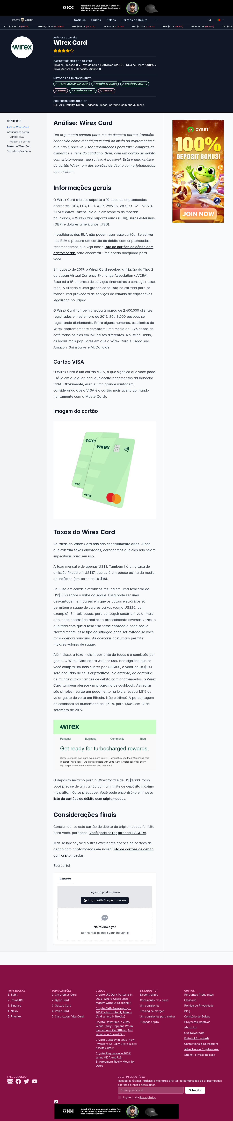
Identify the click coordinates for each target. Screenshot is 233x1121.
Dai (55, 105)
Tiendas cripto (149, 1022)
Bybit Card (62, 1000)
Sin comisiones (149, 1005)
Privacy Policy (148, 1097)
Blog (187, 1011)
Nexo (14, 1011)
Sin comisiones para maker (157, 1016)
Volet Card (62, 1011)
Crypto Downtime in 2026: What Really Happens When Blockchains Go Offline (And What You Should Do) (114, 1028)
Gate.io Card (63, 1005)
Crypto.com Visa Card (69, 1016)
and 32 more (136, 105)
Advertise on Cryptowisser (201, 1049)
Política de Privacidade (199, 1005)
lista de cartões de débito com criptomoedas (89, 799)
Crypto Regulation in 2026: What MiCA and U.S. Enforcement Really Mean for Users (115, 1059)
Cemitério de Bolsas (197, 1016)
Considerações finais (19, 151)
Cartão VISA (17, 136)
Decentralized (149, 994)
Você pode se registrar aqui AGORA (117, 833)
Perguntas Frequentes (199, 994)
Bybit (14, 994)
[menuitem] (80, 20)
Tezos (103, 105)
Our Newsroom (194, 1033)
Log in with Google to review (107, 900)
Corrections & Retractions (201, 1043)
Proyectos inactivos (197, 1022)
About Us (190, 1027)
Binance (16, 1005)
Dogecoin (91, 105)
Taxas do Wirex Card (19, 146)
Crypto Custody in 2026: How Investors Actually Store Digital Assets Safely (116, 1044)
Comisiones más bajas (154, 1000)
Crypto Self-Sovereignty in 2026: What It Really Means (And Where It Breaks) (114, 1012)
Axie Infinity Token (71, 105)
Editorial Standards (196, 1038)
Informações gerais (18, 132)
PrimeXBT (17, 1000)
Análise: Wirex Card (18, 127)
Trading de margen (152, 1011)
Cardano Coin (118, 105)
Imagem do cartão (20, 141)
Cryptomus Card (66, 994)
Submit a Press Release (199, 1054)
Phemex (16, 1016)
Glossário (190, 1000)
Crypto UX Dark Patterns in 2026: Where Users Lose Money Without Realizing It (114, 998)
